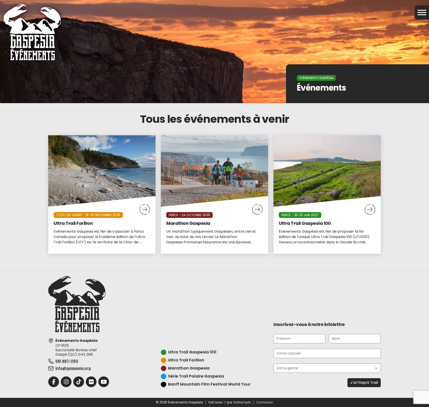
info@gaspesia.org (73, 368)
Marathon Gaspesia (189, 368)
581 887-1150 (66, 361)
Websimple (242, 403)
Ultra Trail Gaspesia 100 (192, 352)
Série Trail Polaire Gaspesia (196, 376)
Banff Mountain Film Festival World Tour (209, 384)
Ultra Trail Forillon (186, 360)
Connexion (264, 403)
